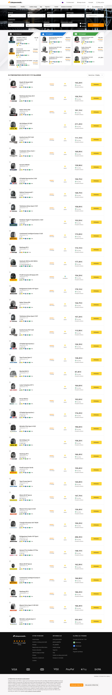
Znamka (10, 22)
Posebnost (46, 22)
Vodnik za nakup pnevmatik (39, 642)
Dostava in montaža (66, 6)
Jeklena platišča (57, 642)
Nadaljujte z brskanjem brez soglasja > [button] (102, 676)
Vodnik (56, 6)
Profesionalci (70, 2)
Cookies (34, 660)
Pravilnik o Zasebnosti (38, 658)
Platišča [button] (23, 6)
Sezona (28, 22)
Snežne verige (33, 6)
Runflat (84, 23)
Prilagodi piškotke (91, 685)
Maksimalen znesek (67, 22)
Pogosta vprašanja (78, 651)
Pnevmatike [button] (13, 6)
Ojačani (84, 26)
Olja (41, 6)
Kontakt (91, 2)
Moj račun (101, 2)
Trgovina (47, 6)
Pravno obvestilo (36, 650)
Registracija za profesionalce (39, 647)
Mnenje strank (81, 2)
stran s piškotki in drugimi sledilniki (33, 691)
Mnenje (34, 644)
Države (34, 655)
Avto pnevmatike (57, 639)
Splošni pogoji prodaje (38, 652)
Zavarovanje (35, 639)
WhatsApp (78, 642)
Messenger (78, 646)
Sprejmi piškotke (77, 685)
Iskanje (96, 25)
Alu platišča (56, 644)
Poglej (96, 84)
